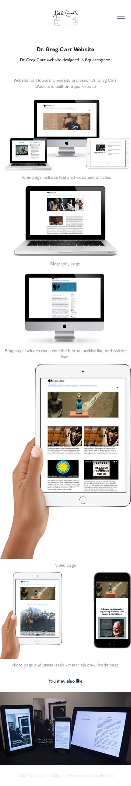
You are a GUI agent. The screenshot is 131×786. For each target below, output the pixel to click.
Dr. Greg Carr (103, 80)
